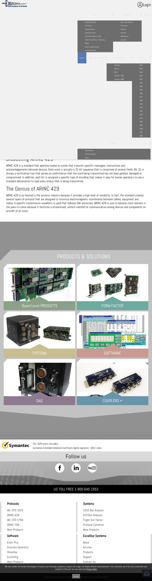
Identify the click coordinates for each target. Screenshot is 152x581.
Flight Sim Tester (93, 520)
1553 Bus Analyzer (93, 510)
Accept (76, 576)
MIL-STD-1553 (15, 510)
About (86, 542)
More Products (15, 530)
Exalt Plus (13, 542)
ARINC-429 (13, 515)
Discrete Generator (18, 547)
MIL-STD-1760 (15, 520)
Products (88, 552)
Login (147, 4)
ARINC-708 (13, 525)
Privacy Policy (92, 569)
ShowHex (12, 552)
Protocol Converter (93, 525)
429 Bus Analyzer (92, 515)
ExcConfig (12, 557)
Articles (87, 547)
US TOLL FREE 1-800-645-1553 (76, 489)
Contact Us (89, 562)
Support (87, 557)
